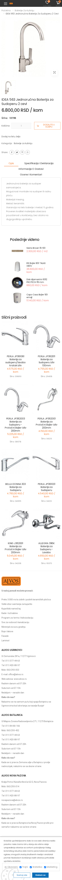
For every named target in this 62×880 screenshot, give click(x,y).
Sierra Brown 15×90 (35, 247)
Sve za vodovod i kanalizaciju (15, 622)
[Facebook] (11, 152)
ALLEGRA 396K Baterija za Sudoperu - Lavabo (46, 548)
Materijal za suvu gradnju (14, 627)
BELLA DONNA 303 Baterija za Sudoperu (15, 487)
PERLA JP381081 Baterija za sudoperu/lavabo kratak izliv (15, 361)
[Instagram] (22, 152)
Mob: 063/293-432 (10, 730)
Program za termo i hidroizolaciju (17, 618)
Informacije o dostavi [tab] (31, 169)
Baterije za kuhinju (24, 10)
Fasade (5, 636)
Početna (6, 10)
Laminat (5, 640)
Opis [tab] (11, 163)
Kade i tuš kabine (10, 613)
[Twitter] (17, 152)
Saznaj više (22, 875)
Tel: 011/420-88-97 (11, 665)
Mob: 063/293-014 (10, 786)
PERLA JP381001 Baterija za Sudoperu (46, 487)
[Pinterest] (27, 152)
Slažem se (40, 875)
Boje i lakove (7, 631)
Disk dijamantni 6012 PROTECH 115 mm (36, 281)
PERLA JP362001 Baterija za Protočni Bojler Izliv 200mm (46, 423)
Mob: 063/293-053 (10, 670)
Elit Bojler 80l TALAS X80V (36, 264)
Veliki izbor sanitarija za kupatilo (17, 604)
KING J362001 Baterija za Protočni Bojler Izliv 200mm (15, 548)
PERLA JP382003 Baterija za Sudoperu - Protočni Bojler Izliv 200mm (15, 424)
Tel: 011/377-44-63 (11, 661)
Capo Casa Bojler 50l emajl (37, 296)
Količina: (6, 125)
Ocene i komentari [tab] (31, 174)
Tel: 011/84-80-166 (11, 726)
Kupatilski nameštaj (11, 608)
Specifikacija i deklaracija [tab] (38, 163)
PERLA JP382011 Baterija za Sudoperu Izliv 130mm (46, 361)
